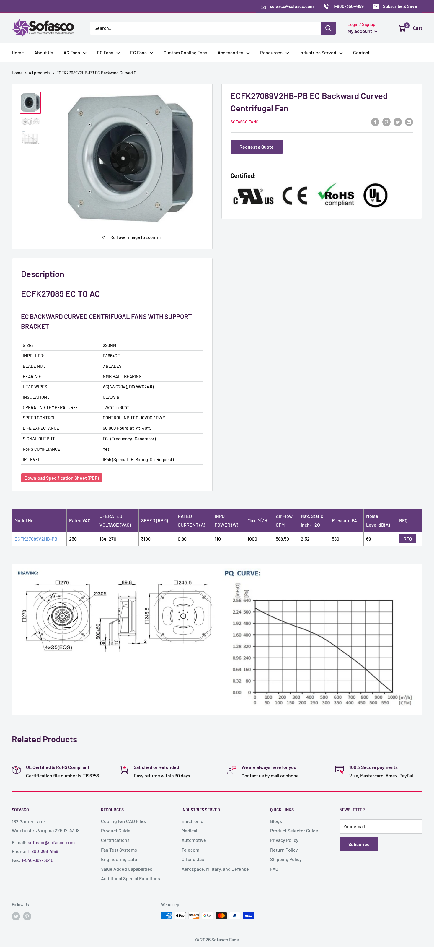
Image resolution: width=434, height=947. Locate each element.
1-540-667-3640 (37, 860)
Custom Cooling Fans (185, 52)
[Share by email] (409, 121)
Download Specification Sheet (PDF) (62, 478)
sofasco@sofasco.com (51, 842)
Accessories (230, 52)
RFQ (408, 538)
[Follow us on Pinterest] (27, 916)
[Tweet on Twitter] (398, 121)
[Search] (328, 28)
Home (18, 52)
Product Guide (115, 830)
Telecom (190, 849)
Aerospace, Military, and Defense (215, 869)
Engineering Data (119, 859)
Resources (271, 52)
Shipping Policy (286, 859)
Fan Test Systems (119, 849)
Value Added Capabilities (126, 869)
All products (39, 72)
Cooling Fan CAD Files (123, 821)
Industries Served (317, 52)
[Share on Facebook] (375, 121)
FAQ (274, 869)
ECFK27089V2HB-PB (35, 538)
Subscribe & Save (400, 6)
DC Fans (105, 52)
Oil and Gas (193, 859)
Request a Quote (256, 147)
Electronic (192, 821)
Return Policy (284, 849)
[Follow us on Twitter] (16, 916)
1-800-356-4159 (43, 851)
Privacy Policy (284, 840)
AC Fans (71, 52)
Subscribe (359, 844)
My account (360, 31)
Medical (189, 830)
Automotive (194, 840)
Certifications (115, 840)
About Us (43, 52)
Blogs (276, 821)
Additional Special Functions (130, 878)
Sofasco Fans (244, 121)
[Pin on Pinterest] (386, 121)
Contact (361, 52)
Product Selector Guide (294, 830)
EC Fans (138, 52)
